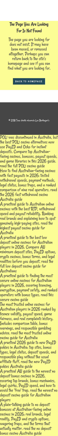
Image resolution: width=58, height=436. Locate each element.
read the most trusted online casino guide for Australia (25, 335)
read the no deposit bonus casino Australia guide (25, 430)
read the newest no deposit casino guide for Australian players (28, 395)
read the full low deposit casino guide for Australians (26, 266)
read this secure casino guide (27, 297)
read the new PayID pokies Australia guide (25, 364)
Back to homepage (29, 81)
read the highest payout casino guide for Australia (26, 228)
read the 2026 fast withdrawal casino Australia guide (28, 194)
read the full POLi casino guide (22, 166)
